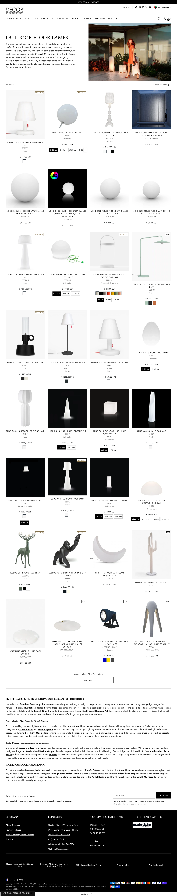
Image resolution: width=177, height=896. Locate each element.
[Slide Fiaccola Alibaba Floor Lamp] (25, 477)
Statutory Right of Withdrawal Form (63, 825)
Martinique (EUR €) (16, 880)
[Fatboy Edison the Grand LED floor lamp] (109, 334)
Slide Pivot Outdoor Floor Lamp (67, 499)
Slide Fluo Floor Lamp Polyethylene (109, 500)
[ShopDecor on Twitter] (146, 7)
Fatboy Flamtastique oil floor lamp (25, 362)
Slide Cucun (104, 732)
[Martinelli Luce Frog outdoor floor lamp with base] (109, 618)
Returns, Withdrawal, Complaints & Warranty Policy (54, 865)
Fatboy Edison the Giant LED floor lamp (67, 364)
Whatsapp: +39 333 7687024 (61, 844)
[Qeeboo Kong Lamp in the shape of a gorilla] (67, 549)
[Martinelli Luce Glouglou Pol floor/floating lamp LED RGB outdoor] (67, 618)
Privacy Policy (123, 865)
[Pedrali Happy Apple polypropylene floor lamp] (67, 251)
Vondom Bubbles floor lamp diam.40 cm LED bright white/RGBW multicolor (67, 214)
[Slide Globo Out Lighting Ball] (67, 109)
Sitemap (9, 839)
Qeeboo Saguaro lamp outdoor (151, 582)
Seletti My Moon (33, 732)
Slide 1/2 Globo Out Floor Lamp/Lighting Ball (151, 501)
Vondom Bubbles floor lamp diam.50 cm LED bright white (109, 212)
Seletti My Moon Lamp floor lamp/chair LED (109, 574)
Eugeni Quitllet (24, 707)
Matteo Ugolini (45, 729)
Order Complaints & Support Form (63, 829)
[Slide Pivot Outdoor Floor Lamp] (67, 477)
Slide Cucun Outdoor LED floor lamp (25, 431)
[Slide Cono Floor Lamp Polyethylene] (67, 408)
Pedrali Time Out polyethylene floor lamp (25, 275)
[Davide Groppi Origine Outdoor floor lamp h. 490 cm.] (151, 109)
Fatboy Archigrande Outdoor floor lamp (151, 285)
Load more (88, 680)
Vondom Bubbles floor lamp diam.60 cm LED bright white (25, 212)
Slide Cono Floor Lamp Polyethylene (67, 431)
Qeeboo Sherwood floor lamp (25, 573)
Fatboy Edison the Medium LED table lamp (25, 143)
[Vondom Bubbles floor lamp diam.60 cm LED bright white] (25, 188)
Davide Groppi (46, 751)
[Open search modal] (158, 18)
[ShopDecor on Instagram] (140, 7)
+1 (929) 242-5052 (56, 839)
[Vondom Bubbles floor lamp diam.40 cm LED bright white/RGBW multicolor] (67, 188)
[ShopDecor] (15, 10)
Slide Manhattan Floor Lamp (151, 431)
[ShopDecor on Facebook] (136, 7)
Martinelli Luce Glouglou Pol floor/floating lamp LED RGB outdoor (67, 644)
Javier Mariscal (27, 751)
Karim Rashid (26, 729)
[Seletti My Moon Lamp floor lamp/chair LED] (109, 549)
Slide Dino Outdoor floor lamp (152, 352)
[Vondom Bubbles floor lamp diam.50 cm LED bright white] (109, 188)
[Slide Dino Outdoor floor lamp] (151, 329)
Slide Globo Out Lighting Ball (67, 132)
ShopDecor (25, 884)
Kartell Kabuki (99, 776)
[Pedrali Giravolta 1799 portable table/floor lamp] (109, 251)
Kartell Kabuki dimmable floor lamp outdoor (109, 134)
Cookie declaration (157, 865)
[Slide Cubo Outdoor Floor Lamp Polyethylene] (109, 408)
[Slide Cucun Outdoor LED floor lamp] (25, 408)
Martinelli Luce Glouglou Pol (93, 711)
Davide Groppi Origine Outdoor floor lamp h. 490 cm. (151, 134)
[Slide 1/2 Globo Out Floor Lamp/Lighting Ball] (151, 477)
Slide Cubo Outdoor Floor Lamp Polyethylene (109, 432)
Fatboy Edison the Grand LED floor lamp (109, 364)
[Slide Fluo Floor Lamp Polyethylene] (109, 477)
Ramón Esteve (44, 707)
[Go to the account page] (164, 18)
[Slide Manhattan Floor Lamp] (151, 408)
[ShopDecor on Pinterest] (143, 7)
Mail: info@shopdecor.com (59, 848)
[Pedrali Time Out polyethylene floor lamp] (25, 251)
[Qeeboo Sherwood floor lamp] (25, 549)
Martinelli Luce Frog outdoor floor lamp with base (110, 642)
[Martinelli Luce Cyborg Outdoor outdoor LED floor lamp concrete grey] (151, 618)
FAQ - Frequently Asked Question (20, 834)
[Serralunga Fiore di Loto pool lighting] (25, 623)
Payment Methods (13, 829)
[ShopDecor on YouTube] (150, 7)
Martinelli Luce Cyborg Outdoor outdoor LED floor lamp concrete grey (152, 644)
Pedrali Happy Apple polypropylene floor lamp (67, 275)
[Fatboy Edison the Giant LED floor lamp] (67, 334)
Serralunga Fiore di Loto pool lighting (25, 652)
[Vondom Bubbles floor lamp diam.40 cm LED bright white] (151, 188)
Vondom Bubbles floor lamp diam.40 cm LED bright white (151, 212)
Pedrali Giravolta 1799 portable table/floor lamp (109, 275)
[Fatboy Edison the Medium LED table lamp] (25, 114)
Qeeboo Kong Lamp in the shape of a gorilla (67, 574)
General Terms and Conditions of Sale (20, 865)
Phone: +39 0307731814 (59, 834)
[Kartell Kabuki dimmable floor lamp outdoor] (109, 109)
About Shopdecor (13, 825)
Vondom (53, 754)
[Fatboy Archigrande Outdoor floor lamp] (151, 256)
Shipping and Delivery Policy (88, 865)
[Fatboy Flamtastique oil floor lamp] (25, 334)
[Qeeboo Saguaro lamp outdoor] (151, 554)
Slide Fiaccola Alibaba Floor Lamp (25, 500)
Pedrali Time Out (42, 711)
